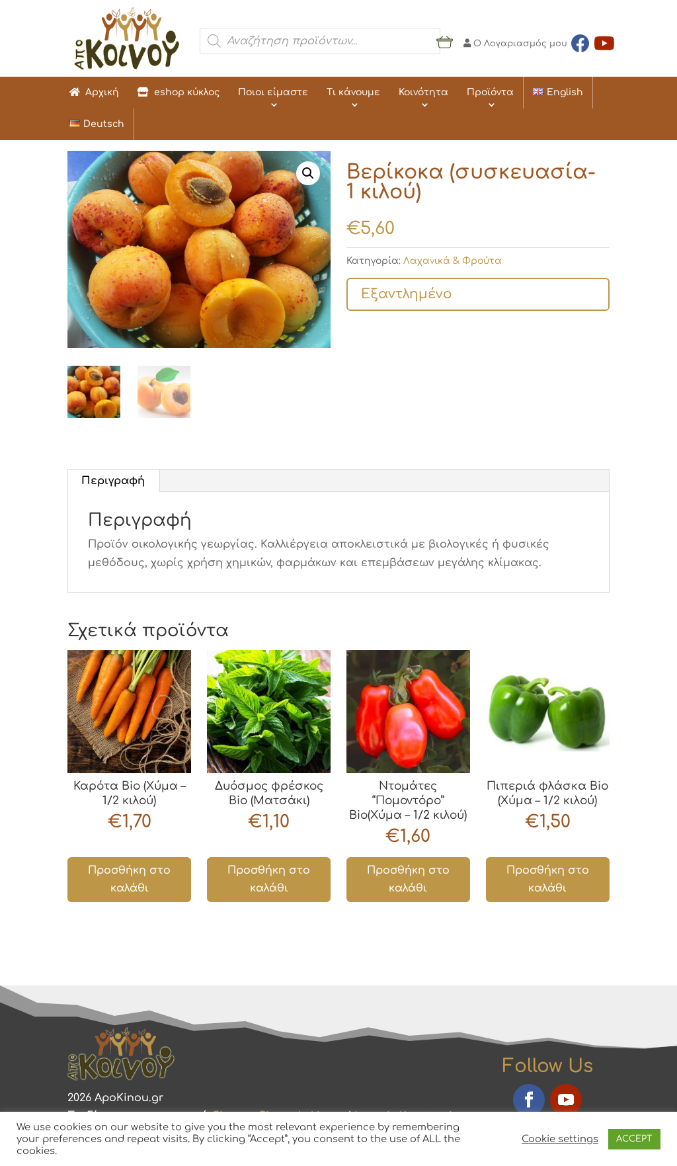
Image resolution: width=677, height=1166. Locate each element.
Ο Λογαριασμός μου (519, 43)
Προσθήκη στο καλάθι (129, 879)
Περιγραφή (113, 481)
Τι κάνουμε (353, 92)
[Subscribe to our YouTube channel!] (604, 41)
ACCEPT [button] (634, 1139)
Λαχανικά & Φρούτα (452, 261)
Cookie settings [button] (560, 1139)
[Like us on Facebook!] (580, 41)
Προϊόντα (490, 92)
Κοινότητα (423, 92)
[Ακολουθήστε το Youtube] (566, 1100)
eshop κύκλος (184, 92)
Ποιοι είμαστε (273, 92)
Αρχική (99, 92)
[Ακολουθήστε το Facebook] (529, 1100)
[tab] (113, 481)
